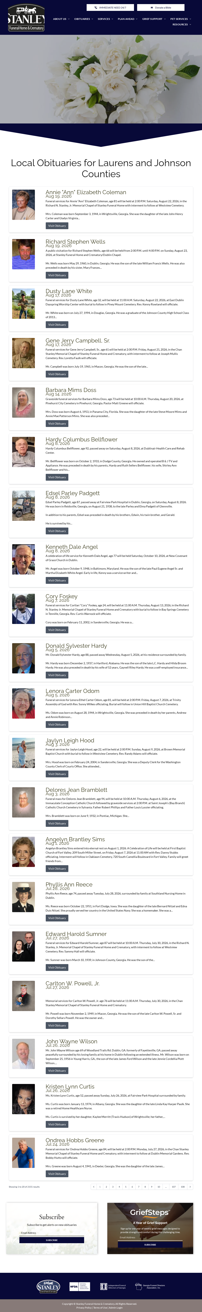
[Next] (190, 1187)
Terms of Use (100, 1307)
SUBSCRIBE (52, 1240)
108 (183, 1186)
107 (174, 1186)
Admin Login (116, 1307)
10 (158, 1186)
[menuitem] (61, 19)
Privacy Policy (84, 1307)
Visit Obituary (57, 225)
